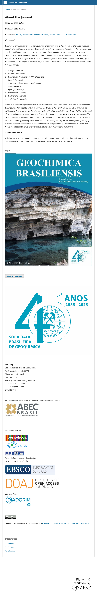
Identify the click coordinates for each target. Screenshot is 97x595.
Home (7, 9)
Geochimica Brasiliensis (18, 2)
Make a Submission (14, 276)
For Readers (9, 543)
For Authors (9, 547)
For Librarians (10, 551)
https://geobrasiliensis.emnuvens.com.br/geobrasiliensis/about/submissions (46, 34)
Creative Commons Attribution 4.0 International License (65, 523)
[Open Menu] (5, 2)
